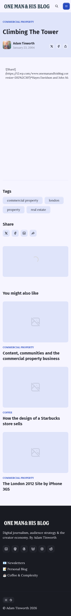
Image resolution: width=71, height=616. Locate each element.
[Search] (56, 6)
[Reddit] (51, 548)
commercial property (18, 21)
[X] (51, 46)
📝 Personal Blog (15, 569)
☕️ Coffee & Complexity (20, 575)
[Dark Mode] (8, 600)
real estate (38, 210)
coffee (7, 412)
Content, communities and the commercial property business (31, 356)
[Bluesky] (33, 548)
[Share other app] (65, 46)
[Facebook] (58, 46)
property (13, 210)
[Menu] (66, 6)
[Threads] (24, 548)
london (54, 200)
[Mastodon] (15, 548)
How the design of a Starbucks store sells (31, 421)
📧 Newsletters (14, 563)
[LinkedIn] (24, 233)
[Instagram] (42, 548)
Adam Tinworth (23, 43)
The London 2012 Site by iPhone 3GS (32, 486)
